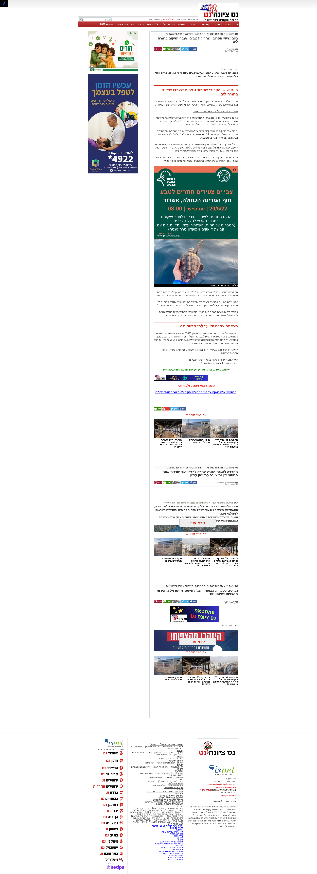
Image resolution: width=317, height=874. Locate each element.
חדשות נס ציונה (155, 810)
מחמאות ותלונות (175, 783)
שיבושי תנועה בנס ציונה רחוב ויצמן (169, 844)
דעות (150, 24)
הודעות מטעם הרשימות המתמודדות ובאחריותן (164, 802)
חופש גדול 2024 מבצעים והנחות (146, 818)
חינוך (181, 752)
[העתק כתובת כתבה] (175, 50)
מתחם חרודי (178, 850)
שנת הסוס (179, 846)
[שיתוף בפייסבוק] (193, 50)
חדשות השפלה (173, 34)
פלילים (180, 746)
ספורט (216, 24)
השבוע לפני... (177, 773)
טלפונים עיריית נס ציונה (171, 796)
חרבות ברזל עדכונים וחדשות (169, 804)
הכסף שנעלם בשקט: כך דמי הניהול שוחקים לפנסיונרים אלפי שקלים (195, 392)
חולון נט (179, 838)
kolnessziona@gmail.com (220, 784)
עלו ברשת (149, 763)
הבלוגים (180, 810)
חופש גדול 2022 (151, 812)
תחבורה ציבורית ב (143, 820)
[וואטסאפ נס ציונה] (181, 378)
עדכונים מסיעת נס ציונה (173, 818)
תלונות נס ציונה (158, 785)
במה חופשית (151, 781)
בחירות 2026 (107, 24)
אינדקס (180, 789)
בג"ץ (231, 503)
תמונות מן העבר (146, 773)
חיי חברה (194, 24)
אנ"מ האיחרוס (169, 503)
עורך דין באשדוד (176, 834)
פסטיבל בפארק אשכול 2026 (171, 842)
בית (236, 24)
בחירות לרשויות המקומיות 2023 (168, 800)
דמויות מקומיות (177, 767)
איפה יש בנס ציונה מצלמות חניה (196, 385)
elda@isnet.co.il (228, 795)
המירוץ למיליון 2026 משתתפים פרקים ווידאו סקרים (162, 822)
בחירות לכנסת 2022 (174, 816)
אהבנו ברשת (158, 808)
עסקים (169, 777)
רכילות (180, 763)
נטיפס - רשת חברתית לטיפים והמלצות (167, 826)
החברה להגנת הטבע (219, 503)
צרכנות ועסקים (176, 775)
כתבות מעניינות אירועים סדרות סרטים (147, 816)
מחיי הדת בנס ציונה (164, 754)
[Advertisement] (194, 62)
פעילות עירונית (161, 752)
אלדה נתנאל (205, 790)
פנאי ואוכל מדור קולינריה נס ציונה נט (165, 791)
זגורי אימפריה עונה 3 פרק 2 (172, 854)
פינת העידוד (178, 806)
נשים (148, 808)
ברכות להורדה (167, 812)
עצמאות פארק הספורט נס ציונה (170, 852)
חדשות (227, 24)
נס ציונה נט (231, 34)
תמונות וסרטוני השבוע (166, 763)
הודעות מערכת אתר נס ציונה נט (167, 814)
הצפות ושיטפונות (226, 625)
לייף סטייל (169, 24)
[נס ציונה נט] (217, 758)
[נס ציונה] (218, 21)
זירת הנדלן (169, 810)
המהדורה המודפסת (175, 808)
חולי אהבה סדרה (176, 856)
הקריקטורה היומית (161, 820)
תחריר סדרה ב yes (175, 859)
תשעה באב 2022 (144, 814)
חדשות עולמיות (174, 748)
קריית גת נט (178, 836)
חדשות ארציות (174, 586)
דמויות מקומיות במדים (140, 767)
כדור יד (161, 759)
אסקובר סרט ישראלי (175, 857)
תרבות (140, 24)
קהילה (206, 24)
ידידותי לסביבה (176, 761)
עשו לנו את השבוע (160, 767)
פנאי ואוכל (179, 794)
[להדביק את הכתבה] (165, 410)
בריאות (173, 752)
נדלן (158, 24)
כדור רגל (179, 759)
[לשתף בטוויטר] (184, 50)
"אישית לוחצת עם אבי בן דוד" (171, 781)
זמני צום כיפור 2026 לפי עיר (172, 848)
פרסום (180, 840)
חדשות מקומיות (168, 746)
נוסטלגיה (179, 771)
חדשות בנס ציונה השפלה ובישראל (203, 34)
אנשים (182, 24)
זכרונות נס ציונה (162, 773)
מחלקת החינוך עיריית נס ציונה (170, 798)
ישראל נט (179, 830)
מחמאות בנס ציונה (175, 785)
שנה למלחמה (177, 820)
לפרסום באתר (154, 19)
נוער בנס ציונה (125, 24)
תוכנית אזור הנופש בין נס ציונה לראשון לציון (193, 503)
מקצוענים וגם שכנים (155, 777)
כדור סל (170, 759)
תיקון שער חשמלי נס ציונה (172, 832)
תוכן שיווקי (179, 777)
